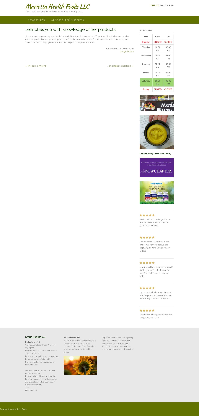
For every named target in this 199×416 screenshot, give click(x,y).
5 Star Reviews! (36, 20)
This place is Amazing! (36, 66)
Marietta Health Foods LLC (57, 6)
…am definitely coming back (121, 66)
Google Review (127, 51)
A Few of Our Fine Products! (67, 20)
